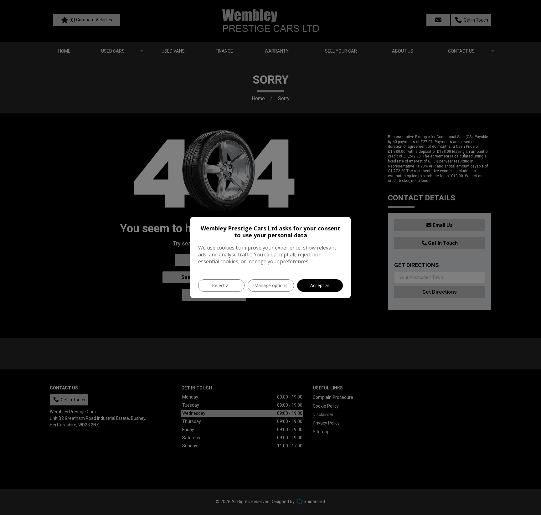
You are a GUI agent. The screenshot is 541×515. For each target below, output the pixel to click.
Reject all (221, 285)
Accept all (320, 285)
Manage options (270, 285)
